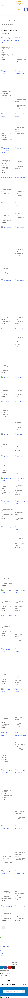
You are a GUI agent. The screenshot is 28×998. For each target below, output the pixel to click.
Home (2, 21)
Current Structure (9, 21)
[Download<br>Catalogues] (14, 960)
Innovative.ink (22, 984)
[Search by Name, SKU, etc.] (14, 991)
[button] (26, 9)
